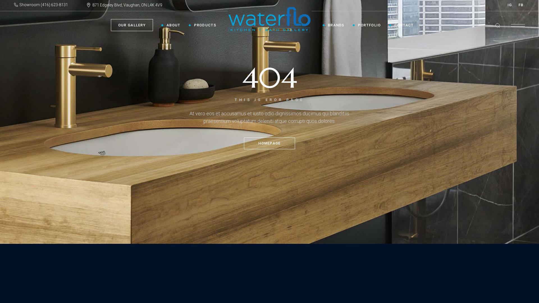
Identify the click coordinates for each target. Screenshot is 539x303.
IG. (510, 5)
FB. (522, 5)
